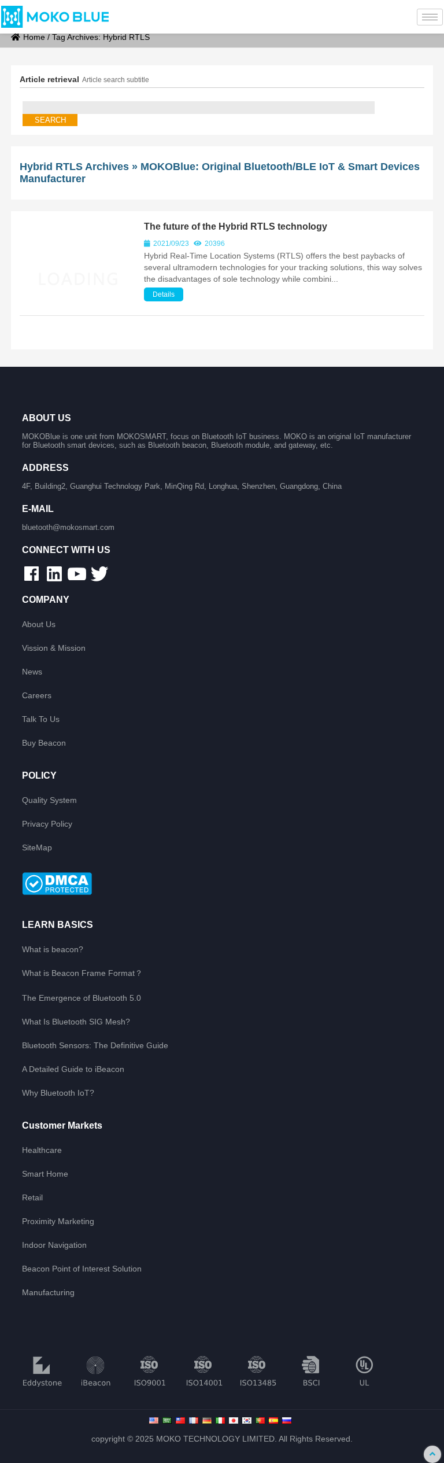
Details (164, 294)
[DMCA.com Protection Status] (221, 884)
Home (34, 37)
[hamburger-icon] (430, 17)
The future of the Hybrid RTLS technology (235, 226)
